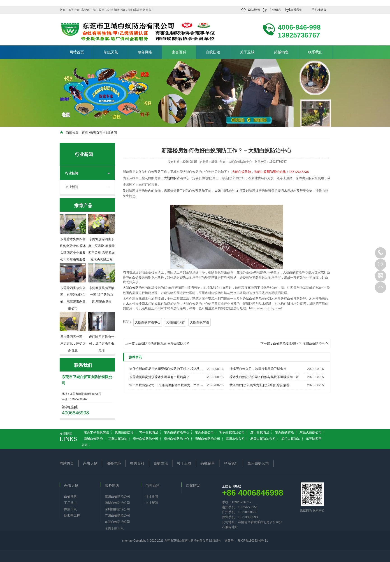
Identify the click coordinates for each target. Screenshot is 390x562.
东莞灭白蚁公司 (310, 432)
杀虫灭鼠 (111, 52)
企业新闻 (71, 187)
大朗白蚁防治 (132, 287)
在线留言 (275, 10)
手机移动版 (319, 10)
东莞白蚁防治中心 (176, 432)
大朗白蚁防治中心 (176, 178)
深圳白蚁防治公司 (117, 509)
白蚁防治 (213, 52)
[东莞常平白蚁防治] (120, 29)
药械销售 (281, 52)
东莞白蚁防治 (284, 432)
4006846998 (380, 253)
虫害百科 (179, 52)
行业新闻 (110, 132)
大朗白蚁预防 (175, 322)
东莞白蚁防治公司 (117, 522)
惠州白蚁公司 (258, 463)
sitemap (127, 540)
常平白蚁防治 (148, 432)
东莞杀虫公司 (204, 432)
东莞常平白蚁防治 (96, 432)
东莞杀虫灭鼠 (114, 528)
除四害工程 (72, 515)
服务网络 (145, 52)
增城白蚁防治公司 (207, 438)
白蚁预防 (70, 496)
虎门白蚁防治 (259, 432)
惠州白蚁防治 (124, 432)
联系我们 (296, 10)
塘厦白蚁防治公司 (263, 438)
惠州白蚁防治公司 (145, 438)
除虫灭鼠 (70, 509)
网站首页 (77, 52)
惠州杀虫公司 (235, 438)
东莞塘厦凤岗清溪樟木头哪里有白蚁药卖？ (159, 377)
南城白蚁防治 (93, 438)
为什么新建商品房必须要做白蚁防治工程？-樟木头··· (166, 369)
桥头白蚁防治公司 (232, 432)
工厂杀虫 (70, 503)
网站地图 (254, 10)
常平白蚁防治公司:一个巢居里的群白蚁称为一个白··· (166, 385)
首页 (85, 132)
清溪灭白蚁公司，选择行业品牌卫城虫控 (258, 369)
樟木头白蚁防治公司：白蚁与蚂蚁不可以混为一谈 (264, 377)
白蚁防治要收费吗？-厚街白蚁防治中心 (300, 343)
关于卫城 (247, 52)
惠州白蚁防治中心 (176, 438)
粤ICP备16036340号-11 (252, 540)
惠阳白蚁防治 (117, 438)
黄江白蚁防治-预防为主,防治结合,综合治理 (259, 385)
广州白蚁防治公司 (117, 515)
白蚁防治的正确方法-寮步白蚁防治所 (164, 343)
